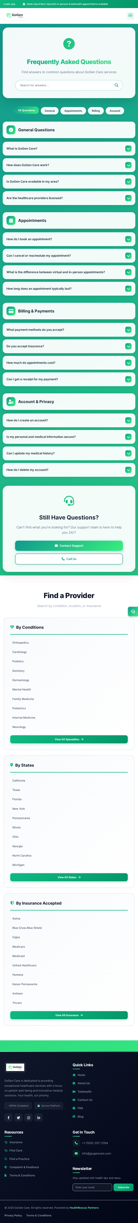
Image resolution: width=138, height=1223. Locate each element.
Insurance (16, 1142)
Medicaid (18, 956)
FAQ (80, 1108)
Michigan (18, 865)
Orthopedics (20, 642)
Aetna (16, 918)
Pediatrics (19, 708)
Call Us (71, 559)
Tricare (17, 1003)
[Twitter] (18, 1117)
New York (18, 808)
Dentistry (18, 670)
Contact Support (71, 545)
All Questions (26, 110)
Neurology (19, 727)
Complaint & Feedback (24, 1167)
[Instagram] (29, 1117)
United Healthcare (24, 965)
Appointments (73, 110)
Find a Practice (19, 1159)
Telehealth (84, 1091)
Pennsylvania (21, 818)
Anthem (17, 993)
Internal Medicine (23, 717)
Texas (16, 790)
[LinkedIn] (39, 1117)
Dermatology (20, 680)
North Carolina (21, 855)
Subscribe (123, 1187)
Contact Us (85, 1100)
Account (115, 110)
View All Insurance (67, 1015)
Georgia (17, 846)
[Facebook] (8, 1117)
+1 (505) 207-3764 (95, 1143)
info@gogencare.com (96, 1153)
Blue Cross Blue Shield (27, 928)
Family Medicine (23, 699)
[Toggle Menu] (130, 16)
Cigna (16, 937)
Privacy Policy (13, 1215)
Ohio (15, 836)
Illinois (16, 827)
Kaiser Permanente (24, 984)
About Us (84, 1083)
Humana (17, 974)
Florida (17, 799)
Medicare (18, 946)
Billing (96, 110)
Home (81, 1075)
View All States (67, 877)
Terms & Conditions (22, 1175)
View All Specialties (67, 739)
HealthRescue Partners (84, 1207)
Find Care (16, 1150)
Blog (80, 1116)
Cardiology (19, 652)
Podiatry (18, 661)
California (18, 780)
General (50, 110)
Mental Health (21, 689)
